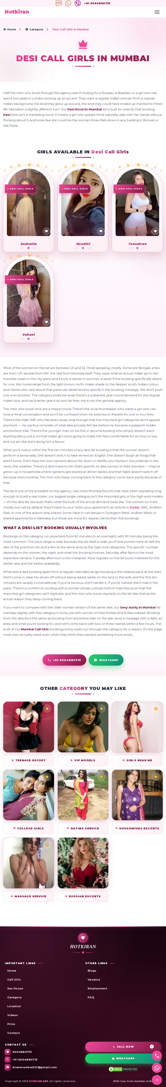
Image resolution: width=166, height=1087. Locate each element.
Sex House (15, 988)
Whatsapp (125, 1058)
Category (36, 29)
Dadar (135, 507)
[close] (152, 1047)
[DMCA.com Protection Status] (123, 1068)
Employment (97, 988)
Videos (12, 1015)
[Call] (68, 3)
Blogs (92, 970)
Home (11, 29)
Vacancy (94, 979)
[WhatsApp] (78, 3)
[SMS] (59, 3)
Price (11, 1024)
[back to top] (157, 1080)
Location (14, 1006)
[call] (157, 1056)
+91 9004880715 (97, 3)
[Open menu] (157, 12)
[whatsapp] (157, 1068)
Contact (13, 1032)
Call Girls (14, 979)
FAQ (91, 997)
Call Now (125, 1046)
